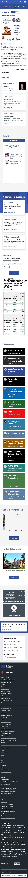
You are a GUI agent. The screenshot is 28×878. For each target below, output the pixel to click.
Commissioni (4, 684)
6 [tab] (16, 534)
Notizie (2, 763)
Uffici (2, 703)
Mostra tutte (14, 538)
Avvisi (2, 767)
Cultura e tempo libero (6, 724)
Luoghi (2, 755)
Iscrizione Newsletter (6, 772)
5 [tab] (14, 534)
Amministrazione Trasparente (8, 680)
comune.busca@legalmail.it (7, 793)
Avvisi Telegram (5, 770)
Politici (2, 696)
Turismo (3, 742)
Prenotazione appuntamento (8, 804)
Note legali (3, 816)
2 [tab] (7, 534)
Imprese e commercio (6, 733)
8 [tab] (20, 534)
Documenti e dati (5, 687)
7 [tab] (18, 534)
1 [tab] (5, 534)
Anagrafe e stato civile (6, 715)
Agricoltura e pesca (5, 710)
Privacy (2, 813)
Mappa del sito (4, 863)
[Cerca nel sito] (24, 6)
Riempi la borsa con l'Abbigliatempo (15, 162)
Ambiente (3, 713)
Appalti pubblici (4, 717)
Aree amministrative (6, 682)
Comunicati (3, 765)
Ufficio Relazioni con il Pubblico (8, 788)
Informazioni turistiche (6, 753)
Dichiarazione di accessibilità (8, 818)
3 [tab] (9, 534)
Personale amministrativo (7, 693)
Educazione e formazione (7, 729)
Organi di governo (5, 691)
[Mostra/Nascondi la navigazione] (2, 6)
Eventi (2, 750)
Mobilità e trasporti (5, 736)
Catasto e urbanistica (6, 722)
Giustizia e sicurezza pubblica (8, 731)
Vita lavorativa (4, 726)
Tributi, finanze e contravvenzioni (9, 740)
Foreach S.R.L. (11, 874)
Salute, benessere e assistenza (8, 738)
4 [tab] (12, 534)
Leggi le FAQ (4, 802)
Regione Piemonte (6, 1)
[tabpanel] (14, 523)
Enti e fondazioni (5, 689)
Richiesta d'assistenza (6, 809)
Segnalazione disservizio (7, 806)
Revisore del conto (5, 698)
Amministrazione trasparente (8, 811)
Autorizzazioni (4, 720)
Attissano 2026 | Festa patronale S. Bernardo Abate (16, 156)
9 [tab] (22, 534)
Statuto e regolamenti (6, 700)
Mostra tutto (14, 577)
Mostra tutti (14, 273)
